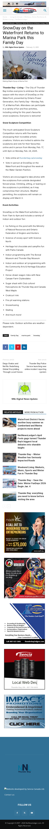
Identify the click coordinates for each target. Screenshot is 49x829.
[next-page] (8, 506)
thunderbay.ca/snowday (30, 158)
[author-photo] (24, 395)
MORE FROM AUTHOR (34, 412)
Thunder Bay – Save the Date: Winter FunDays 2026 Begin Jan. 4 (32, 483)
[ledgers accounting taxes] (24, 623)
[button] (4, 10)
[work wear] (24, 578)
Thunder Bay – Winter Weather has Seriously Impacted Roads (29, 457)
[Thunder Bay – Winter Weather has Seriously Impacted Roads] (9, 457)
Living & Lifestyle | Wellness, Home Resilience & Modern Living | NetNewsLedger (24, 18)
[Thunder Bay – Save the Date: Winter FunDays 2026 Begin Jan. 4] (9, 483)
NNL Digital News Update (14, 47)
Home (5, 17)
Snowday (36, 335)
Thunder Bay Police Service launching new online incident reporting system (35, 367)
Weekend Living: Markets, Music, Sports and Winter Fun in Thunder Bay (31, 470)
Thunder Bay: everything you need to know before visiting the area (31, 496)
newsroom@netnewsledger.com (30, 794)
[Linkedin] (24, 347)
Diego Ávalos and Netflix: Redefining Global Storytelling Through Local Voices (13, 367)
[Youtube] (32, 813)
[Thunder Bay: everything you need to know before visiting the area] (9, 496)
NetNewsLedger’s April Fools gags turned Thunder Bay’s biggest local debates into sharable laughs (32, 441)
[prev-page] (4, 506)
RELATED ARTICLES (12, 412)
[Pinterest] (18, 347)
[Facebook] (5, 347)
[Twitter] (11, 347)
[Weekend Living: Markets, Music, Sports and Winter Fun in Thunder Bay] (9, 470)
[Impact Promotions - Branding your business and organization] (24, 711)
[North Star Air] (24, 4)
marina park (26, 335)
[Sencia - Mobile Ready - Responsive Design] (24, 669)
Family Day (15, 335)
